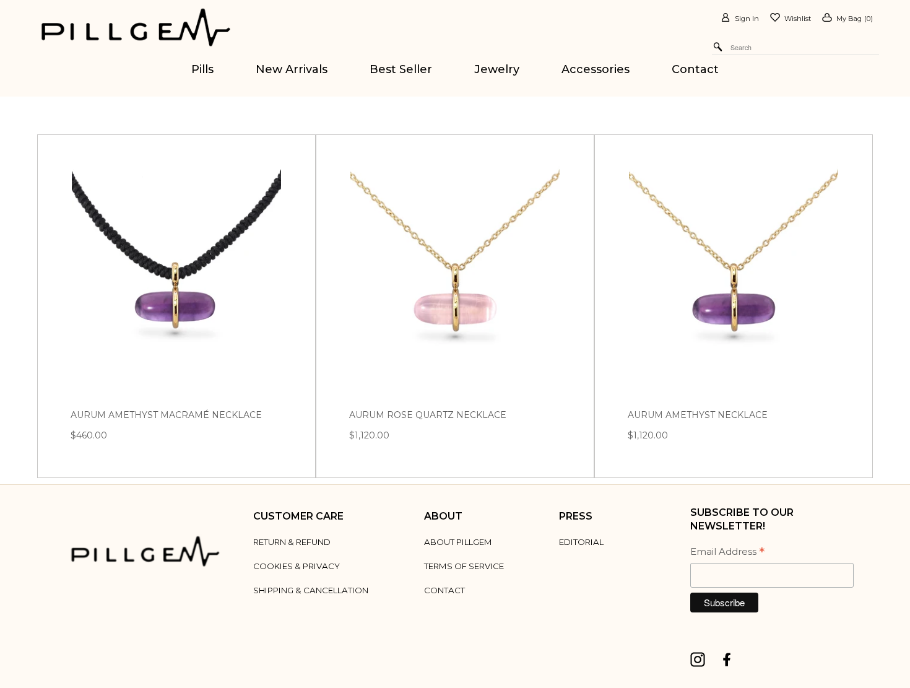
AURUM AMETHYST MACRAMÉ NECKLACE (166, 414)
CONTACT (444, 590)
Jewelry (496, 69)
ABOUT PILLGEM (458, 542)
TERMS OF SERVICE (464, 566)
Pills (202, 69)
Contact (695, 69)
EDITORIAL (581, 542)
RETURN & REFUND (292, 542)
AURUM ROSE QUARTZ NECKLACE (427, 414)
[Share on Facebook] (730, 658)
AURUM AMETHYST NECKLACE (698, 414)
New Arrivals (291, 69)
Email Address (727, 552)
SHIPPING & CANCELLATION (310, 590)
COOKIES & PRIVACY (296, 566)
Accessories (595, 69)
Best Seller (401, 69)
